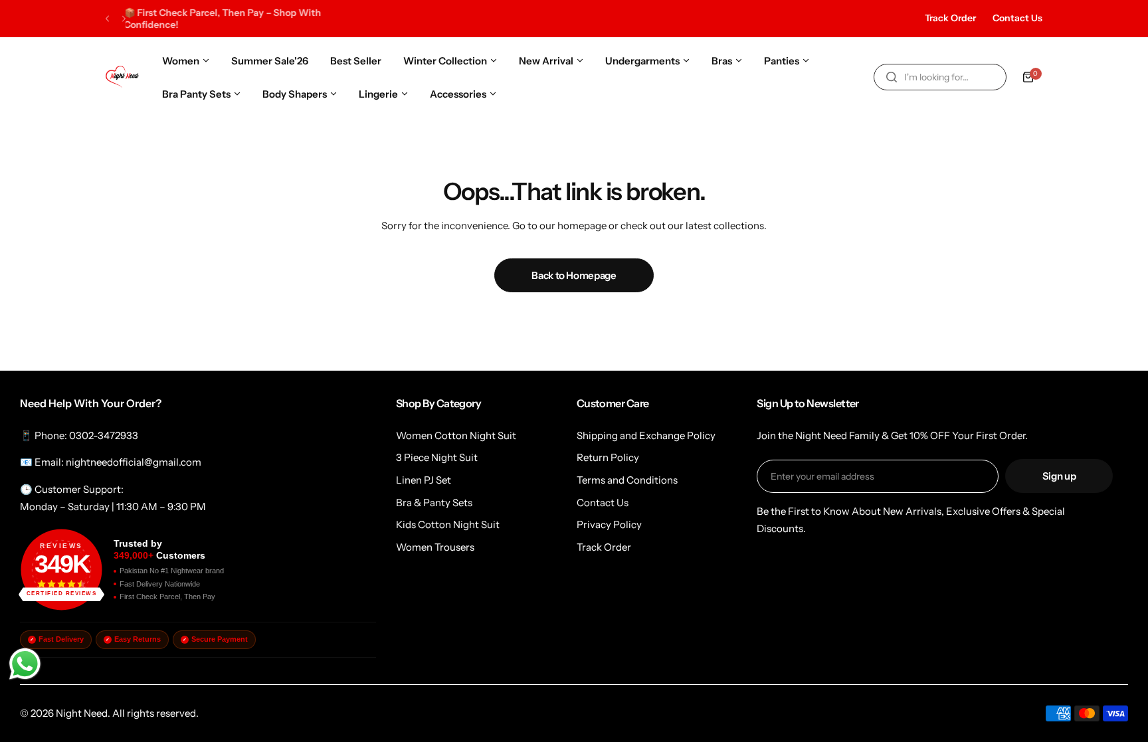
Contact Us (1017, 18)
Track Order (950, 18)
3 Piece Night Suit (437, 457)
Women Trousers (435, 547)
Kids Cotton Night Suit (448, 524)
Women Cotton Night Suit (456, 435)
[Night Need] (122, 77)
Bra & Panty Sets (434, 502)
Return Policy (608, 457)
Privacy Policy (609, 524)
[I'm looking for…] (891, 77)
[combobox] (940, 77)
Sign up (1059, 476)
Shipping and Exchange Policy (646, 435)
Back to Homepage (573, 275)
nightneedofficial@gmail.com (133, 462)
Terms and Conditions (627, 480)
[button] (107, 19)
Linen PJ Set (423, 480)
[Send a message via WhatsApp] (25, 664)
